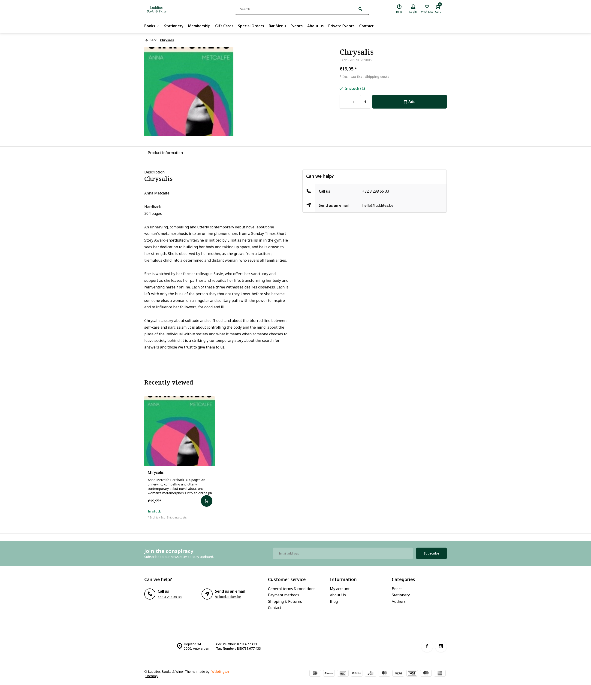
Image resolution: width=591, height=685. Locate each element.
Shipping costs (377, 76)
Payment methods (283, 594)
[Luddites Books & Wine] (172, 9)
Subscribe (431, 553)
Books (149, 25)
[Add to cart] (206, 501)
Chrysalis (167, 40)
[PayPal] (329, 674)
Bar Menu (277, 25)
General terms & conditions (291, 588)
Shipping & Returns (285, 601)
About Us (338, 594)
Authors (399, 601)
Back (153, 40)
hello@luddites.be (377, 205)
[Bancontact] (343, 674)
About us (315, 25)
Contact (366, 25)
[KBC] (370, 674)
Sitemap (151, 676)
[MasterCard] (384, 674)
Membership (199, 25)
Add (412, 101)
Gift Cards (224, 25)
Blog (334, 601)
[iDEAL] (315, 674)
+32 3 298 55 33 (375, 191)
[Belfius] (356, 674)
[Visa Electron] (412, 674)
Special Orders (251, 25)
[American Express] (440, 674)
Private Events (341, 25)
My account (340, 588)
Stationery (174, 25)
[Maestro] (426, 674)
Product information (165, 152)
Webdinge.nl (220, 671)
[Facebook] (427, 646)
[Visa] (398, 674)
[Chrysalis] (179, 431)
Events (296, 25)
